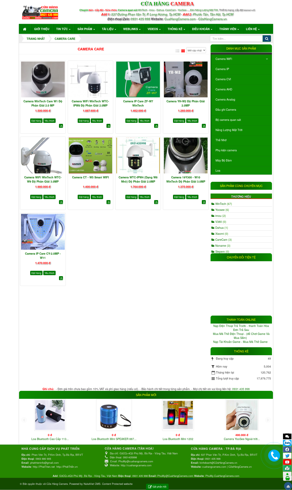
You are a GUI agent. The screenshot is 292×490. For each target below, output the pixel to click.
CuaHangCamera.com (180, 19)
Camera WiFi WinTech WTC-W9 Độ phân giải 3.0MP (43, 179)
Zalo (287, 442)
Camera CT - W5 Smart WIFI (90, 177)
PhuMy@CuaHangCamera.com (175, 476)
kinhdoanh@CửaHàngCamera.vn (218, 463)
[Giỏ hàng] (287, 478)
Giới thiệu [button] (41, 29)
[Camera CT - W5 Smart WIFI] (90, 155)
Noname (222, 245)
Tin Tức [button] (62, 29)
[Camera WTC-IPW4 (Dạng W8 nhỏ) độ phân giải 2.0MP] (138, 155)
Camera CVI (223, 79)
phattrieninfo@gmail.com (44, 463)
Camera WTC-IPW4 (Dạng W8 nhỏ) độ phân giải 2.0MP (138, 179)
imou (220, 216)
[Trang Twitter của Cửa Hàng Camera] (287, 455)
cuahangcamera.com (214, 466)
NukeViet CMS (92, 484)
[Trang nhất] (25, 29)
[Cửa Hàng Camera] (40, 11)
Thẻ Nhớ (221, 140)
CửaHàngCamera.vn (212, 19)
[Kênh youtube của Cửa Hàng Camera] (287, 462)
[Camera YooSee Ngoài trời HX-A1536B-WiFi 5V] (242, 415)
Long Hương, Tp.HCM (165, 14)
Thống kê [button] (175, 29)
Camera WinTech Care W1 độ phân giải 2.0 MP (42, 103)
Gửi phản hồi (159, 486)
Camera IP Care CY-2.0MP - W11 (43, 255)
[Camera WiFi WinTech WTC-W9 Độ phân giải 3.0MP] (43, 155)
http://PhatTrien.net (44, 466)
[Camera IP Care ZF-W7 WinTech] (138, 79)
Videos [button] (153, 29)
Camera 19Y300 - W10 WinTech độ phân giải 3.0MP (185, 179)
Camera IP (222, 69)
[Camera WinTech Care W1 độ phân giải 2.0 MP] (43, 79)
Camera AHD (224, 89)
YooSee (182, 10)
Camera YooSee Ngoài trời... (242, 439)
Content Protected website (117, 484)
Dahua (221, 228)
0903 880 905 (43, 459)
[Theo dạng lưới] (183, 51)
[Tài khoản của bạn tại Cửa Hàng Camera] (287, 474)
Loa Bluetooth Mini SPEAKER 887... (114, 439)
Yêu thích (49, 120)
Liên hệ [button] (252, 29)
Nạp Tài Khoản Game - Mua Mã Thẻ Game (240, 342)
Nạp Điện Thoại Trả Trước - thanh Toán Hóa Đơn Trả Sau (241, 328)
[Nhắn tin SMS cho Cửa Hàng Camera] (287, 436)
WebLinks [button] (131, 29)
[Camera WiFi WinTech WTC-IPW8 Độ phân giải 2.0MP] (90, 79)
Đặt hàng (36, 120)
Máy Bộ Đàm (224, 160)
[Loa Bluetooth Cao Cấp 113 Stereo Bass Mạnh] (50, 415)
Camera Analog (225, 99)
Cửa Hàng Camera (57, 484)
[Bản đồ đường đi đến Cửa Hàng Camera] (287, 468)
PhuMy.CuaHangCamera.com (222, 476)
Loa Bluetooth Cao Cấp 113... (50, 439)
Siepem (222, 251)
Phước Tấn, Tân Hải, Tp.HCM (213, 14)
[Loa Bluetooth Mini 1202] (178, 415)
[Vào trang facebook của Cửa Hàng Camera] (287, 449)
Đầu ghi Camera (226, 109)
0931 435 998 (140, 19)
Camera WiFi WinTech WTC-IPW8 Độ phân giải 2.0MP (90, 103)
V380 (220, 222)
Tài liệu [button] (108, 29)
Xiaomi (221, 234)
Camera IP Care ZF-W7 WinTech (138, 103)
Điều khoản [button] (201, 29)
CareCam (170, 10)
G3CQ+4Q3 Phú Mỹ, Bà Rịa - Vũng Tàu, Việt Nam (88, 476)
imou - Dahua (156, 10)
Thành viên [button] (228, 29)
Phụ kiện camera (226, 150)
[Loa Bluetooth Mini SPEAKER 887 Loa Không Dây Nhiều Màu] (114, 415)
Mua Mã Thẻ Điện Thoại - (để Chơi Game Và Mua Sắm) (241, 336)
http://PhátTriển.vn (67, 466)
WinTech (143, 10)
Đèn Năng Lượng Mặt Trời (204, 10)
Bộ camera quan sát (228, 120)
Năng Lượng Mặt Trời (229, 130)
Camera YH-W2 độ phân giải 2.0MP (185, 103)
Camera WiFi (224, 59)
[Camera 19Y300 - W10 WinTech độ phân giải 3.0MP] (186, 155)
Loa (218, 170)
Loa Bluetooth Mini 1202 (178, 439)
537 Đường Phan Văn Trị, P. (130, 14)
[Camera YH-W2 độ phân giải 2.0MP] (186, 79)
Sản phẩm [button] (85, 29)
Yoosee (222, 210)
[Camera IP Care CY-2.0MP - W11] (43, 232)
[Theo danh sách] (177, 51)
